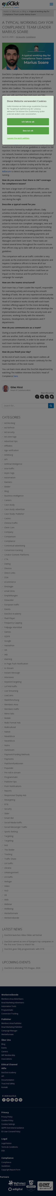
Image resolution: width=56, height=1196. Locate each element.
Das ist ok (28, 130)
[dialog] (28, 120)
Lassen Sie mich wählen (18, 138)
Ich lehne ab (28, 121)
